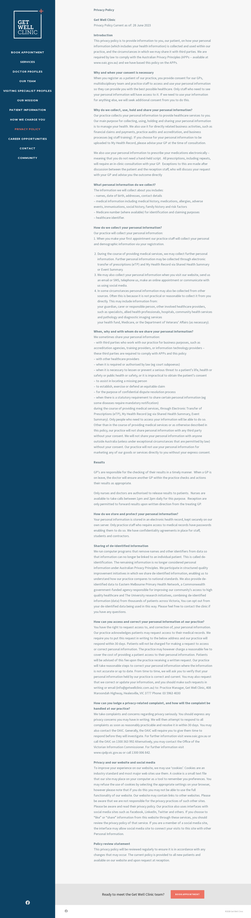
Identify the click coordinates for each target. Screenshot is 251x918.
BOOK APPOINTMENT (187, 894)
